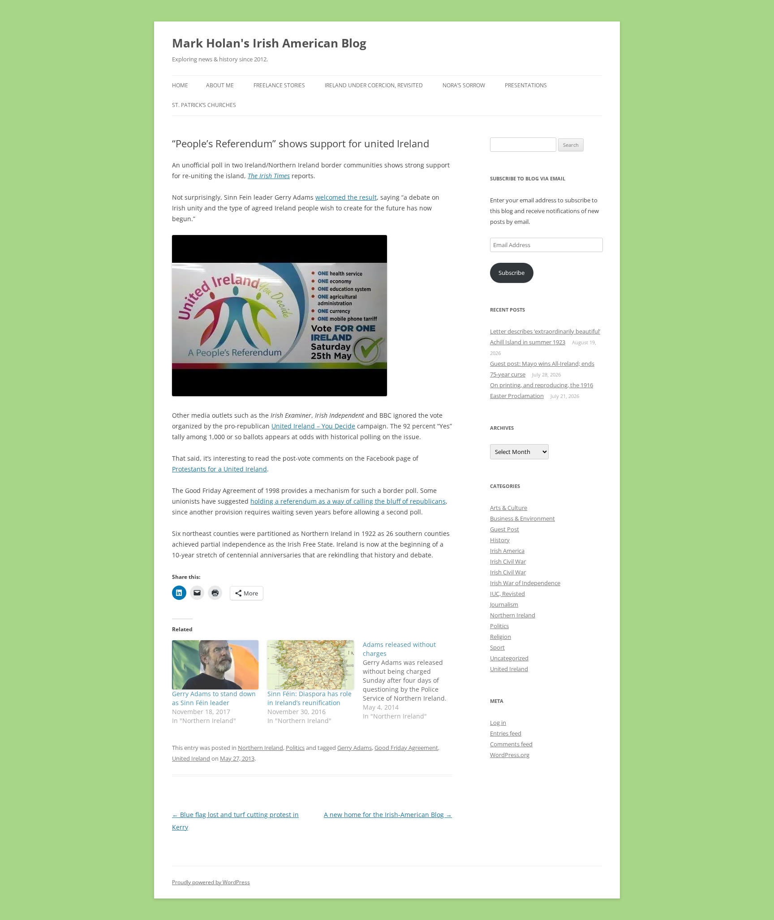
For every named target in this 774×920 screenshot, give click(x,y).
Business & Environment (522, 518)
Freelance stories (279, 85)
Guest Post (504, 529)
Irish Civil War (508, 561)
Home (180, 85)
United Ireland (191, 758)
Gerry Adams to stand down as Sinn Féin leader (214, 698)
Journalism (504, 604)
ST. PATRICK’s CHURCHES (204, 105)
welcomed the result (346, 197)
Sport (497, 647)
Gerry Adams (354, 748)
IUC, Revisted (507, 594)
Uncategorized (509, 658)
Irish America (507, 551)
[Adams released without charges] (410, 680)
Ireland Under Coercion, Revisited (374, 85)
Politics (295, 748)
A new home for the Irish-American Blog (388, 814)
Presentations (526, 85)
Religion (500, 637)
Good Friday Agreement (406, 748)
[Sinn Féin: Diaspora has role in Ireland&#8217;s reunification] (310, 664)
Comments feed (511, 744)
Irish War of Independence (525, 583)
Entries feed (505, 733)
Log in (498, 723)
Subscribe (512, 273)
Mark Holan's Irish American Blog (269, 43)
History (500, 540)
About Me (220, 85)
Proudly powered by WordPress (211, 882)
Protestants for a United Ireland (219, 469)
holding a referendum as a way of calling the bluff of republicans (348, 501)
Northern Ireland (260, 748)
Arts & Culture (508, 508)
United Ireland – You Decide (313, 426)
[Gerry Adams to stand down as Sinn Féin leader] (215, 664)
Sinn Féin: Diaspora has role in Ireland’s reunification (309, 698)
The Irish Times (269, 175)
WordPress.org (509, 755)
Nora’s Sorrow (464, 85)
